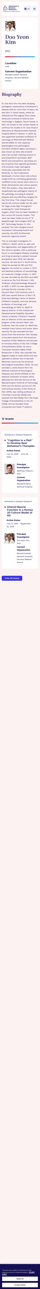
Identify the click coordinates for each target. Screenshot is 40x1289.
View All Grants (12, 578)
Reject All (20, 1279)
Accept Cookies (20, 1285)
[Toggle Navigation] (34, 9)
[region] (20, 1276)
